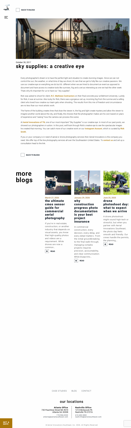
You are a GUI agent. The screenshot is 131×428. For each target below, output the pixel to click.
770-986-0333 (62, 415)
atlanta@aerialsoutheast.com (55, 417)
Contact (86, 391)
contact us (108, 140)
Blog (74, 391)
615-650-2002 (81, 415)
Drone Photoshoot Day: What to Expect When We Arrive (116, 206)
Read (52, 251)
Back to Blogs (28, 10)
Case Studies (59, 391)
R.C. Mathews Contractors (63, 96)
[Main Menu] (6, 17)
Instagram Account (93, 128)
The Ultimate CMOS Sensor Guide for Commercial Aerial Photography (55, 209)
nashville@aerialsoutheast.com (88, 417)
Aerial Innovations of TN (34, 122)
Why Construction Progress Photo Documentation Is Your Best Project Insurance (86, 211)
